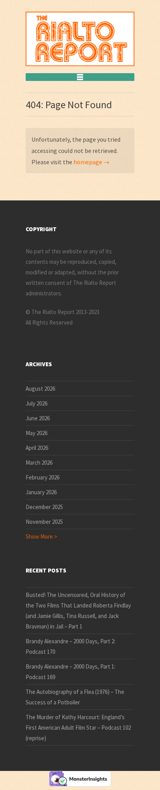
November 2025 (44, 521)
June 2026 (38, 418)
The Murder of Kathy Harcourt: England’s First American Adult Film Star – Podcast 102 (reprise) (78, 727)
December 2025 (44, 507)
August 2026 (40, 388)
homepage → (91, 162)
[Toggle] (80, 77)
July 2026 (36, 403)
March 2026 (39, 462)
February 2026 (42, 477)
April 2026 (37, 447)
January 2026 (41, 492)
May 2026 (36, 433)
